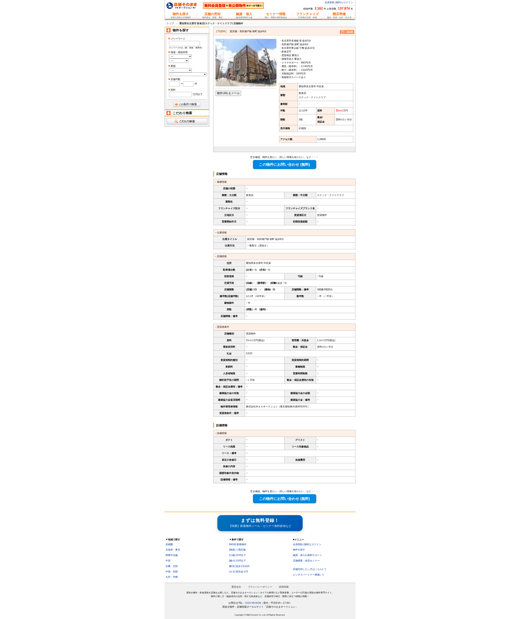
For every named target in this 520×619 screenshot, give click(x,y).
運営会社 (236, 586)
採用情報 (284, 586)
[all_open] (187, 121)
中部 (168, 560)
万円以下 (198, 94)
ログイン (348, 2)
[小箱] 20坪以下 (237, 555)
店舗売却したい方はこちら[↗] (309, 569)
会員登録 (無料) (333, 2)
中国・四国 (172, 571)
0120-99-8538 (253, 603)
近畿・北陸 (172, 566)
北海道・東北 (173, 549)
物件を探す (299, 549)
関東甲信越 (172, 555)
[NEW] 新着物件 (237, 544)
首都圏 (169, 544)
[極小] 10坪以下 (237, 560)
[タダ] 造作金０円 (238, 571)
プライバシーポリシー (260, 586)
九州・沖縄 (172, 576)
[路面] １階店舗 (237, 549)
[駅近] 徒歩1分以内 (239, 566)
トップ (170, 23)
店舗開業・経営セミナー (306, 560)
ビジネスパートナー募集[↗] (308, 574)
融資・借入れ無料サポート (307, 555)
